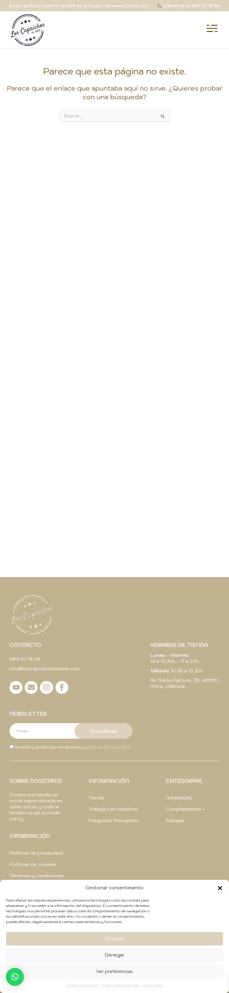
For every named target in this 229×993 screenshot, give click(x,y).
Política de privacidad (121, 985)
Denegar (114, 955)
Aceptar (114, 938)
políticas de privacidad (108, 747)
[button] (220, 888)
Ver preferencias (114, 971)
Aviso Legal (153, 985)
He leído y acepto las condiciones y (71, 747)
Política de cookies (82, 985)
